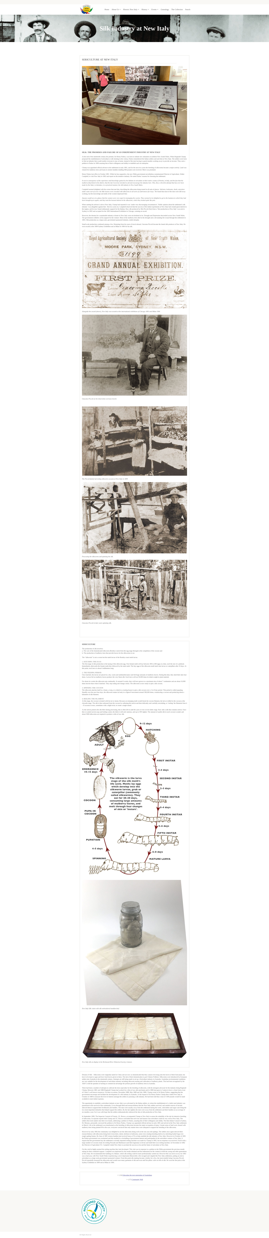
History (144, 9)
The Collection (177, 9)
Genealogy (165, 9)
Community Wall (137, 1179)
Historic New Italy (130, 9)
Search (187, 9)
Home (107, 9)
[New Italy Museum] (86, 9)
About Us (115, 9)
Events (154, 9)
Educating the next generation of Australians (137, 1175)
